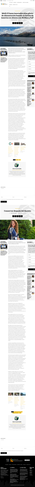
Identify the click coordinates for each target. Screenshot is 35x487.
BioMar (17, 159)
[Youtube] (33, 0)
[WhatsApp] (20, 23)
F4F (19, 159)
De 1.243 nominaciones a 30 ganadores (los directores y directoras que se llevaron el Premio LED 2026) (24, 473)
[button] (9, 6)
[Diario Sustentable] (17, 165)
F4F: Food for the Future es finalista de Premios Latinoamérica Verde (23, 148)
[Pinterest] (17, 23)
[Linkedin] (22, 23)
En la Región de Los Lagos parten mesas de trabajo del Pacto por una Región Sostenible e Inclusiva (26, 182)
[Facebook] (30, 0)
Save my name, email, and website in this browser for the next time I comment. (12, 199)
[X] (32, 0)
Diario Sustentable (17, 168)
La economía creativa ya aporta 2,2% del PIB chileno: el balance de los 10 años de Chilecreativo (29, 84)
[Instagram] (31, 0)
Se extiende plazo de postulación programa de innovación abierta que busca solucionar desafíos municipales (9, 182)
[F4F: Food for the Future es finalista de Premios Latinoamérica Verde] (23, 143)
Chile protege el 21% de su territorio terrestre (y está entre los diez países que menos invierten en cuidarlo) (24, 470)
